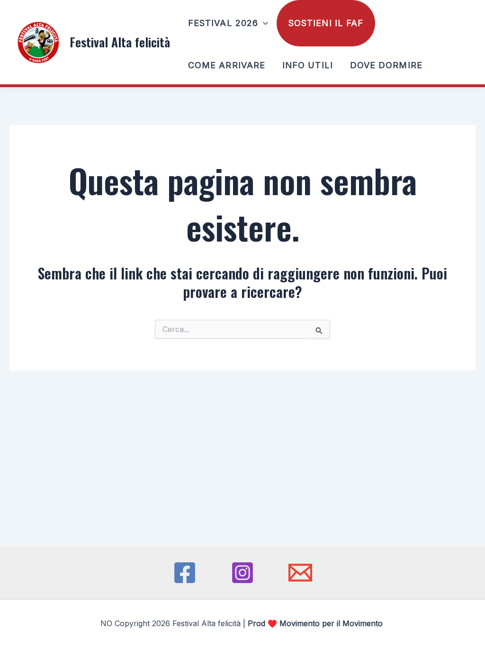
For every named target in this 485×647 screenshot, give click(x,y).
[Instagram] (242, 573)
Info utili (307, 65)
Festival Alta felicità (120, 42)
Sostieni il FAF (325, 23)
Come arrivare (226, 65)
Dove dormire (386, 65)
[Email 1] (300, 573)
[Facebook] (185, 573)
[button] (263, 23)
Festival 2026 (223, 23)
